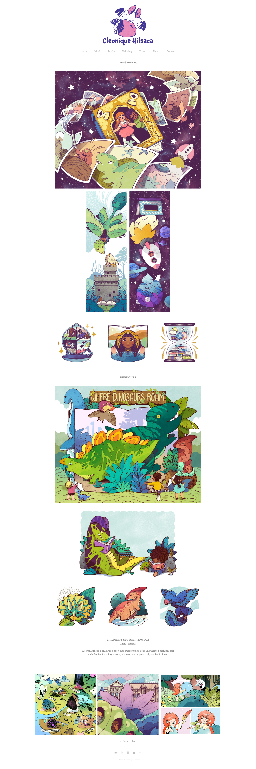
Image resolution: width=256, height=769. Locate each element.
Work (98, 51)
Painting (127, 51)
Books (111, 51)
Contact (171, 51)
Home (84, 51)
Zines (142, 51)
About (156, 51)
